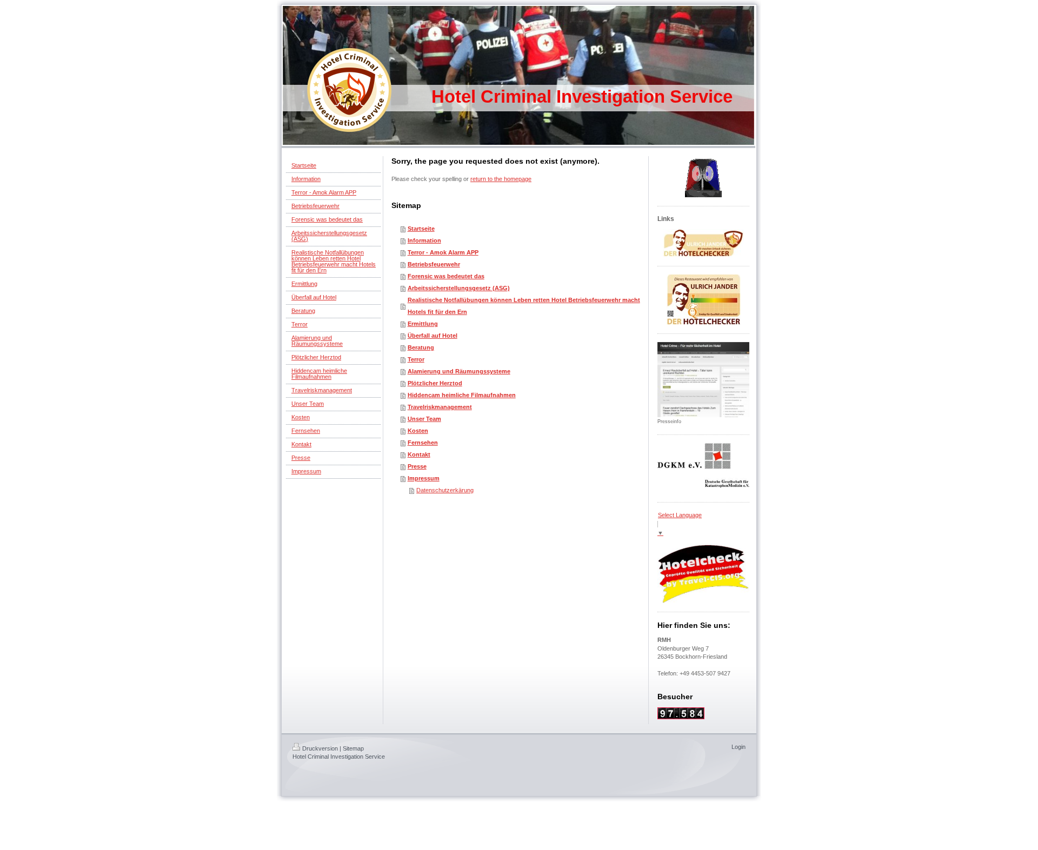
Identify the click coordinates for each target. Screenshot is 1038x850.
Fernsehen (423, 442)
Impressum (424, 478)
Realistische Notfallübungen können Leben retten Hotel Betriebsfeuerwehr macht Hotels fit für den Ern (524, 306)
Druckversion (320, 748)
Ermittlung (423, 323)
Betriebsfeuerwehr (434, 264)
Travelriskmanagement (440, 407)
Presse (417, 466)
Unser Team (424, 419)
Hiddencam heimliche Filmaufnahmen (462, 395)
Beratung (421, 347)
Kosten (418, 430)
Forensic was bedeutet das (446, 276)
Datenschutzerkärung (445, 490)
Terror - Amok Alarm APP (443, 252)
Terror (416, 359)
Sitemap (353, 748)
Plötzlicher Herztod (435, 383)
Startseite (421, 228)
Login (738, 747)
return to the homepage (500, 179)
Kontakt (419, 454)
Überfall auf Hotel (432, 335)
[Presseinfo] (703, 379)
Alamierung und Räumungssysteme (459, 371)
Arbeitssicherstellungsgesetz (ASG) (459, 288)
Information (424, 240)
